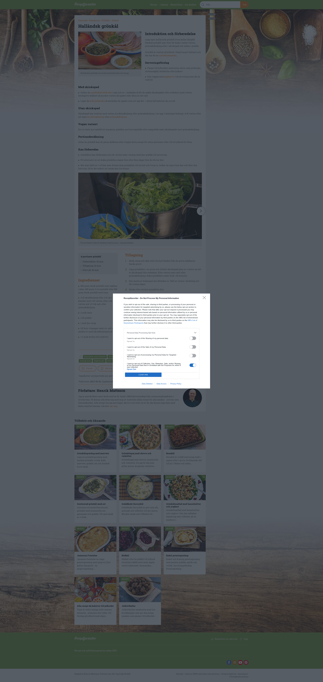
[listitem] (161, 332)
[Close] (205, 298)
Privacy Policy (175, 384)
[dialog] (161, 341)
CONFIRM (143, 375)
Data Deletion (147, 384)
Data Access (161, 384)
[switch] (193, 338)
